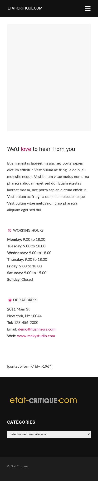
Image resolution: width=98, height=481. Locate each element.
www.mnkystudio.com (36, 336)
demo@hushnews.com (36, 329)
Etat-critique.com (25, 8)
